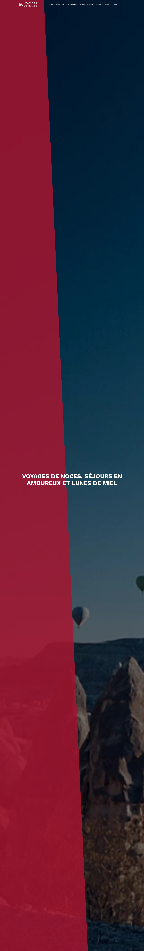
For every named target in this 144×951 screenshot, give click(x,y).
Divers (114, 4)
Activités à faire (102, 4)
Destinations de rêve (56, 4)
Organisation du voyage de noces (80, 4)
